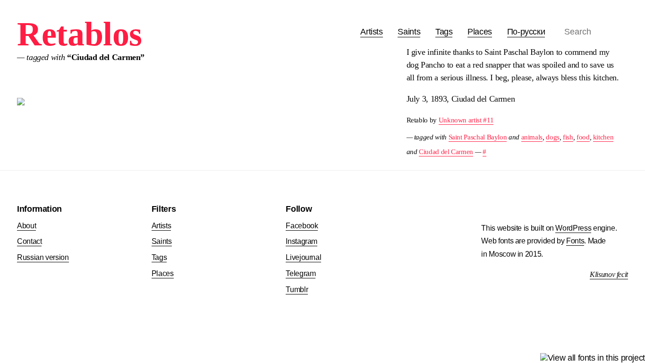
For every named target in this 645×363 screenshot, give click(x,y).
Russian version (43, 257)
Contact (29, 241)
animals (532, 137)
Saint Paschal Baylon (478, 137)
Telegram (300, 273)
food (583, 137)
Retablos (79, 34)
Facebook (302, 226)
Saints (409, 31)
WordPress (573, 228)
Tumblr (297, 289)
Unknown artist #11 (466, 120)
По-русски (526, 31)
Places (479, 31)
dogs (553, 137)
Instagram (301, 241)
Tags (444, 31)
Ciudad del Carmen (446, 151)
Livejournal (303, 257)
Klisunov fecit (609, 274)
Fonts (575, 241)
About (26, 226)
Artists (371, 31)
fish (568, 137)
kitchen (603, 137)
